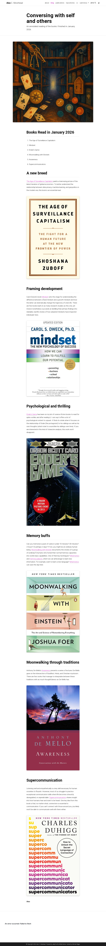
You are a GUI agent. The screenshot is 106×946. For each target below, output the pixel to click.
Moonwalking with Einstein (41, 550)
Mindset (45, 297)
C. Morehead (14, 3)
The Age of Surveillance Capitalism (39, 181)
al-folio (60, 944)
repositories (70, 3)
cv (77, 3)
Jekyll (54, 944)
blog (52, 3)
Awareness (46, 670)
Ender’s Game (31, 414)
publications (60, 3)
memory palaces (36, 559)
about (47, 3)
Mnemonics (74, 556)
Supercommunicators (57, 797)
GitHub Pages (76, 944)
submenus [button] (84, 3)
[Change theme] (98, 2)
